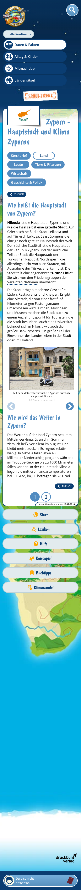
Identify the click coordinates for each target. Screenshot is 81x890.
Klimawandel (44, 587)
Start (44, 514)
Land (44, 155)
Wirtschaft (19, 173)
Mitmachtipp (25, 68)
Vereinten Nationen (22, 282)
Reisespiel (44, 558)
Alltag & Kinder (26, 56)
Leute (18, 164)
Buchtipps (44, 573)
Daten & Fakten (27, 44)
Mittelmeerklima (20, 439)
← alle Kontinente (18, 34)
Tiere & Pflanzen (48, 164)
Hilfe (43, 544)
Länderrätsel (25, 80)
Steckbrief (19, 155)
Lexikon (43, 529)
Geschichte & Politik (26, 182)
